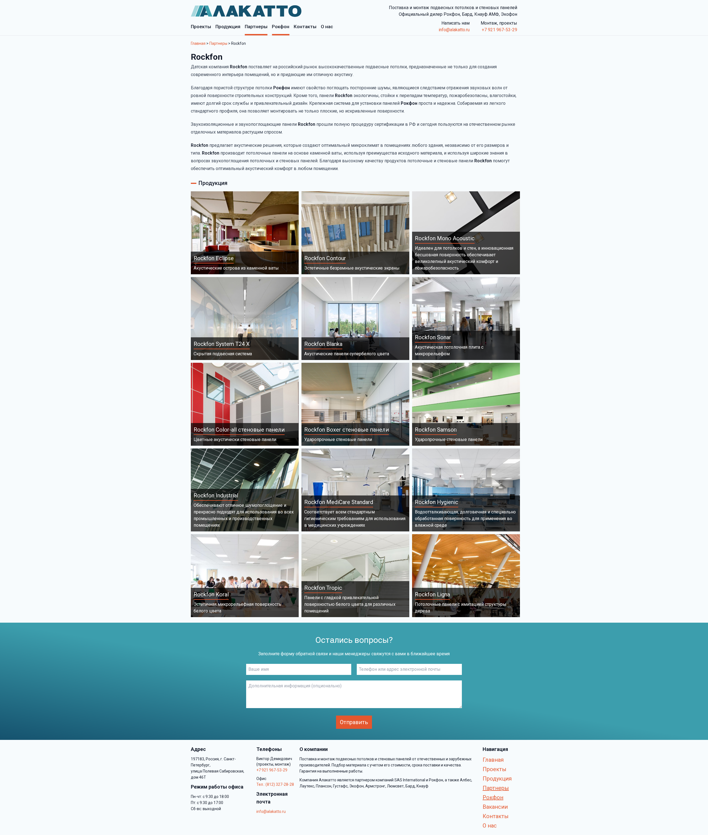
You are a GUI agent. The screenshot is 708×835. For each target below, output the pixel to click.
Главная (198, 43)
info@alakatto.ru (454, 29)
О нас (490, 825)
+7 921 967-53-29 (499, 29)
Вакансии (495, 806)
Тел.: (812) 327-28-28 (275, 784)
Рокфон (493, 797)
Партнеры (218, 43)
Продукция (497, 778)
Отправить (354, 722)
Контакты (496, 816)
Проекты (494, 769)
